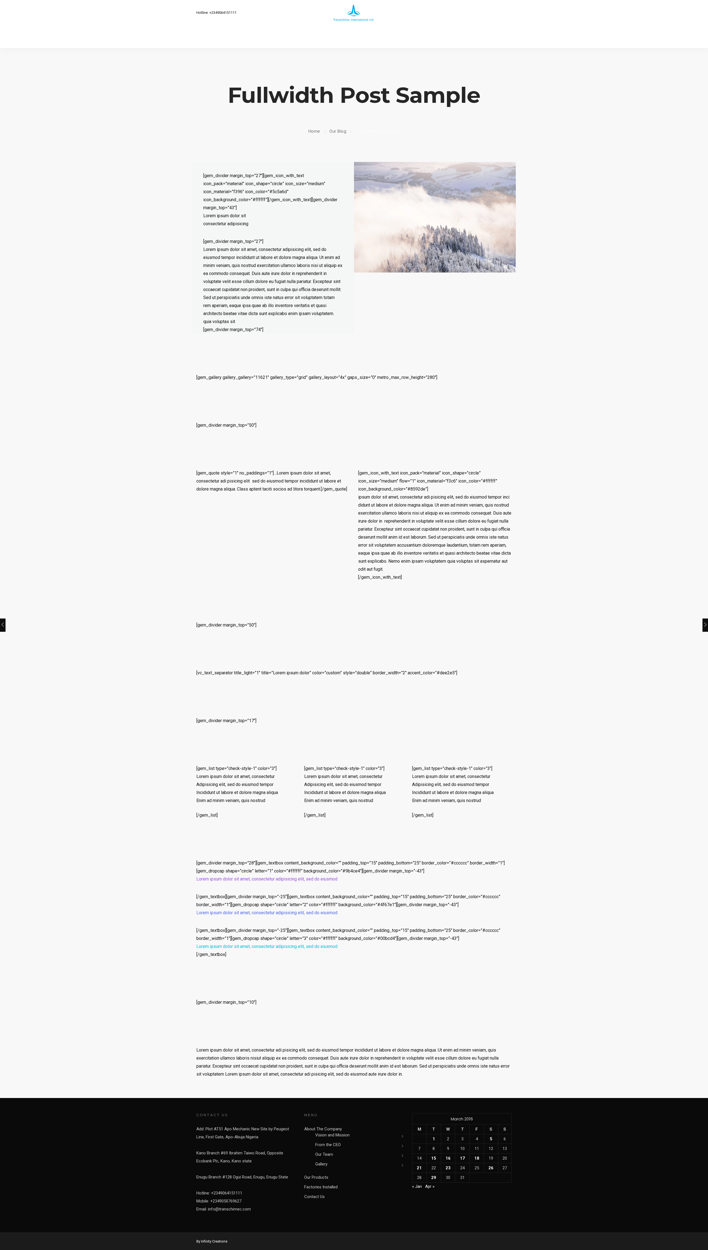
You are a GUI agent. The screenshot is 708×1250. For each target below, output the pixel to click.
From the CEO (328, 1144)
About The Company (323, 1128)
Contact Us (314, 1196)
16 (448, 1158)
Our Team (324, 1154)
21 (419, 1167)
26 (490, 1167)
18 (476, 1158)
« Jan (417, 1186)
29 (433, 1177)
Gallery (321, 1164)
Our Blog (337, 131)
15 (433, 1158)
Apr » (429, 1186)
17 (462, 1158)
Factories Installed (321, 1187)
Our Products (316, 1177)
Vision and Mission (332, 1135)
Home (314, 131)
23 (448, 1167)
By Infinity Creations (211, 1241)
